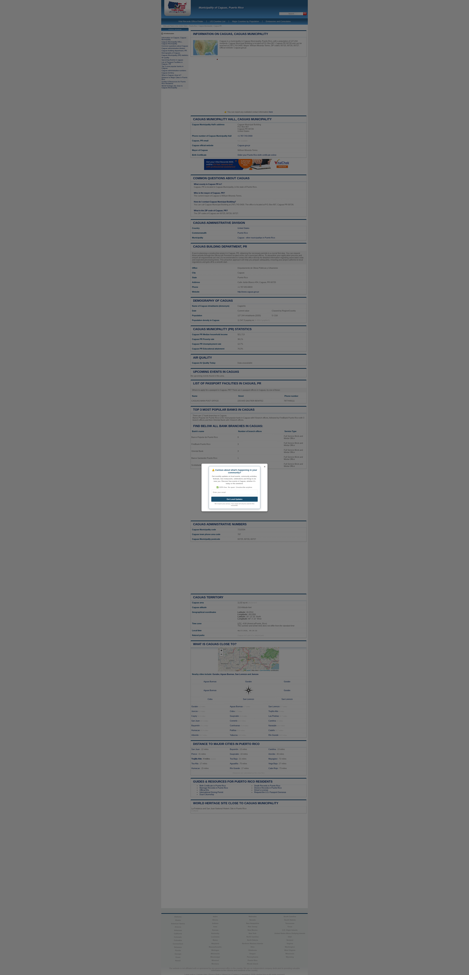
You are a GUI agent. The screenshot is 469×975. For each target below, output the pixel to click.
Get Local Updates (234, 499)
